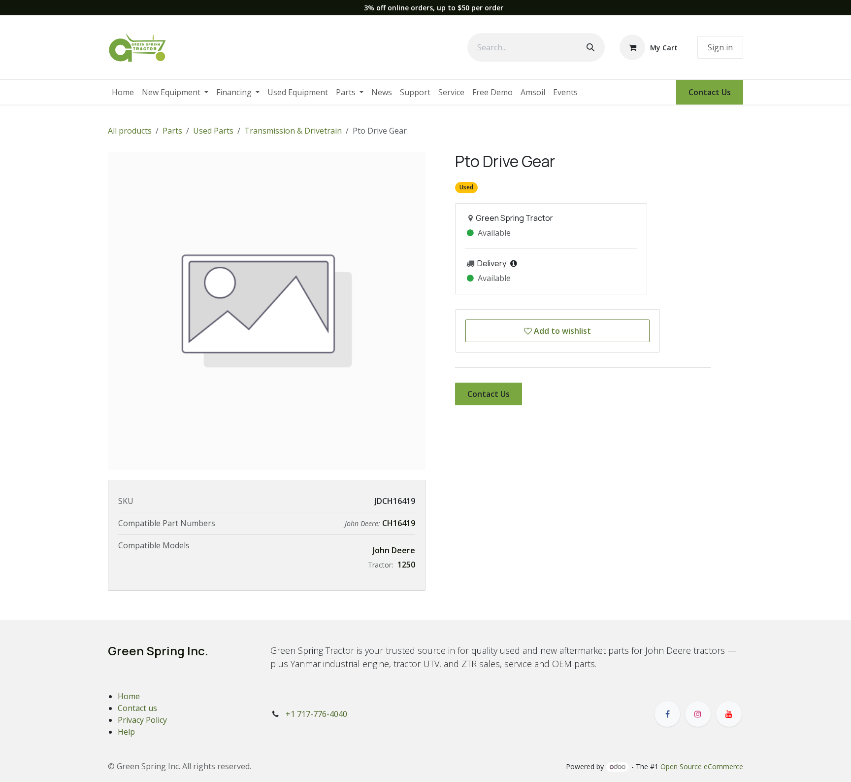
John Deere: (363, 523)
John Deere (394, 550)
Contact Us (709, 92)
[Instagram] (698, 714)
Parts (172, 130)
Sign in (720, 47)
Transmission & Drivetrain (293, 130)
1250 (406, 564)
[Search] (590, 47)
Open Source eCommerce (701, 766)
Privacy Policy (142, 719)
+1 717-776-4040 (316, 714)
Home (129, 696)
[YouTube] (729, 714)
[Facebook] (667, 714)
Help (126, 731)
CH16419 (398, 523)
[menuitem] (123, 92)
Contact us (137, 708)
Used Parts (213, 130)
